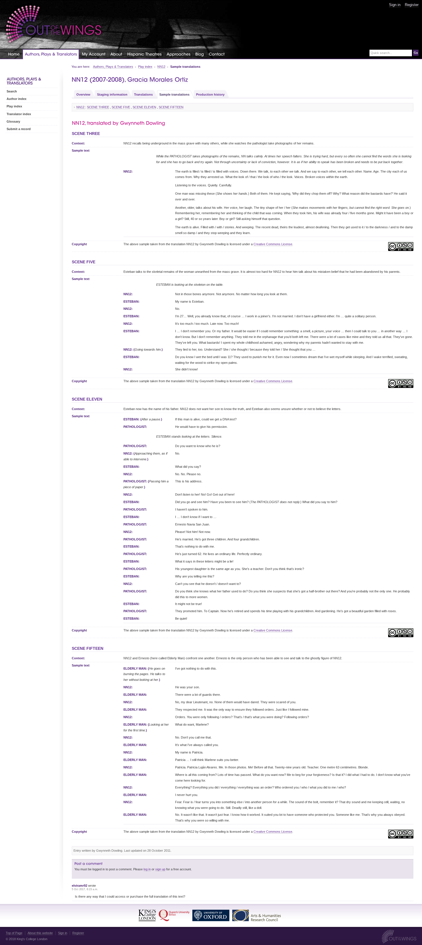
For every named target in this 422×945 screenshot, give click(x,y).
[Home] (14, 54)
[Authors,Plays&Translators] (50, 54)
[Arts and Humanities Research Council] (256, 915)
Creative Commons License (272, 244)
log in (147, 869)
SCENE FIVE (121, 107)
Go (416, 52)
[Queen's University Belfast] (174, 915)
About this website (40, 933)
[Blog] (199, 54)
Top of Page (14, 933)
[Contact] (216, 54)
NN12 (161, 66)
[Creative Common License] (400, 247)
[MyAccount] (94, 54)
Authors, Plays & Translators (113, 66)
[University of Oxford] (210, 915)
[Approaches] (178, 54)
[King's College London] (147, 915)
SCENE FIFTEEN (171, 107)
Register (412, 5)
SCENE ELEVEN (144, 107)
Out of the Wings (53, 24)
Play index (145, 66)
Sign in (394, 5)
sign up (160, 869)
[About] (116, 54)
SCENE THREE (98, 107)
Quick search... (381, 53)
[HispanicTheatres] (144, 54)
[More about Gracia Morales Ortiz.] (157, 79)
